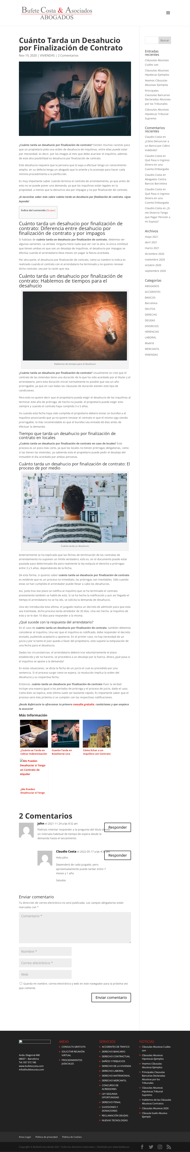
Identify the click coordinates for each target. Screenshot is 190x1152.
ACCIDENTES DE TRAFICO (116, 1046)
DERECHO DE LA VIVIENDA (116, 1066)
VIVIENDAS (47, 55)
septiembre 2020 (155, 271)
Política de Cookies (72, 1136)
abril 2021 (151, 242)
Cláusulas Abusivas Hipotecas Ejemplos (153, 1057)
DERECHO (151, 314)
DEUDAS (150, 320)
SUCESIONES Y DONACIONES (110, 1108)
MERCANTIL (152, 349)
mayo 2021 (151, 236)
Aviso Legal (25, 1136)
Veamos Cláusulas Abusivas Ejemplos (152, 1065)
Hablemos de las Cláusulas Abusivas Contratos (156, 1101)
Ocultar (51, 210)
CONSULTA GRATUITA (74, 1046)
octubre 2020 (153, 265)
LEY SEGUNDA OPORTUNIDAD (110, 1095)
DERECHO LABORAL (113, 1070)
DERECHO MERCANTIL (114, 1080)
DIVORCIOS (152, 326)
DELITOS (150, 309)
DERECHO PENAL (111, 1102)
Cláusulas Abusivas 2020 (155, 1108)
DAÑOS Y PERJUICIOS (113, 1061)
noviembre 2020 (155, 259)
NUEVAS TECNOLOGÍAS (115, 1120)
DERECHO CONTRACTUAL (116, 1056)
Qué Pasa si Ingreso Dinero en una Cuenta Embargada (157, 164)
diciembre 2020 (154, 254)
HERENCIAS (152, 331)
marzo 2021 (152, 248)
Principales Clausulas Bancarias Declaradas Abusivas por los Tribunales (153, 1077)
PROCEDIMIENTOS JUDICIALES (72, 1061)
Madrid (149, 343)
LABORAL (150, 337)
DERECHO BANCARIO (113, 1051)
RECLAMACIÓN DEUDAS (115, 1115)
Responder (117, 827)
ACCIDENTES (152, 292)
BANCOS (150, 297)
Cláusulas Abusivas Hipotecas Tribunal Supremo (157, 114)
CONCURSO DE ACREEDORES (110, 1087)
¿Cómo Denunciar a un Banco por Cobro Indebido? (157, 145)
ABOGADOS (152, 286)
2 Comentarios (68, 55)
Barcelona (151, 303)
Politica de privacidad (46, 1136)
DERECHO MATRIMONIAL (116, 1075)
